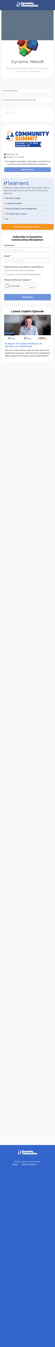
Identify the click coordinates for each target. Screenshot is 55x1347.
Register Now (27, 170)
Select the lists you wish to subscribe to (24, 267)
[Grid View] (51, 86)
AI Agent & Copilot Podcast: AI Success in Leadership (23, 345)
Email (7, 256)
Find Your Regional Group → (27, 227)
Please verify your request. (18, 280)
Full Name (9, 245)
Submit (27, 297)
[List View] (53, 86)
